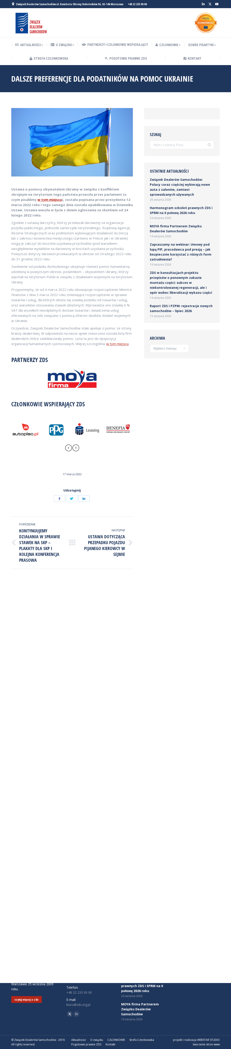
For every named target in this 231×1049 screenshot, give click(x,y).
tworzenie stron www (206, 1044)
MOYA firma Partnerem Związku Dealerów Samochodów (176, 228)
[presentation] (68, 449)
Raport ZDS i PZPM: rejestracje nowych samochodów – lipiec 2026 (181, 308)
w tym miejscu (49, 199)
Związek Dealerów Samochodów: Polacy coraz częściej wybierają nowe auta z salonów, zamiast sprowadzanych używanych (180, 187)
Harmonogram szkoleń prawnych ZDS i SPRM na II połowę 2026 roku (181, 210)
